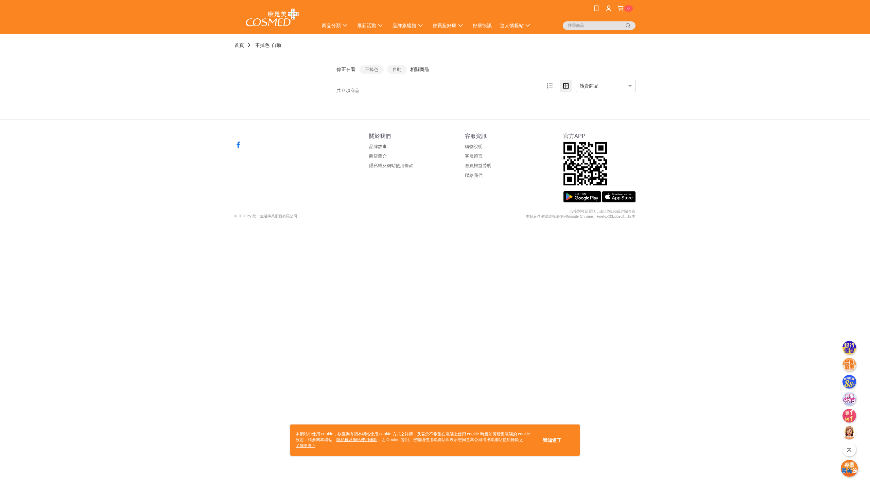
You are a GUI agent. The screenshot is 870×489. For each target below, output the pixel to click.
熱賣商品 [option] (588, 86)
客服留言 (474, 156)
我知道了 (552, 440)
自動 (276, 45)
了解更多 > (305, 445)
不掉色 (262, 45)
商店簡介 (378, 156)
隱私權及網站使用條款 (391, 165)
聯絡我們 (474, 175)
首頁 (239, 45)
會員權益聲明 (478, 165)
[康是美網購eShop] (272, 18)
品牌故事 (378, 146)
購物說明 (474, 146)
